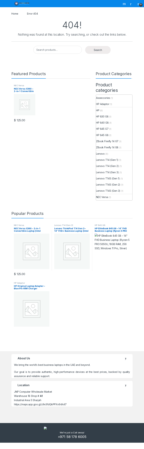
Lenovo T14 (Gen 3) (107, 172)
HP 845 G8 (102, 135)
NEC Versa (19, 85)
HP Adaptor (102, 104)
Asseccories (103, 97)
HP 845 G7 (102, 128)
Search (125, 4)
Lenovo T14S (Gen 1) (108, 178)
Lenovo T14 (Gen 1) (107, 159)
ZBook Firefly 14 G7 (107, 141)
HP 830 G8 (102, 116)
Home (14, 13)
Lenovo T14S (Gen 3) (108, 190)
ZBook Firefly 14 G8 (107, 147)
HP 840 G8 (102, 122)
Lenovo (100, 153)
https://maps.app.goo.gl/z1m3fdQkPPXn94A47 (40, 404)
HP (97, 110)
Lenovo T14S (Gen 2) (108, 184)
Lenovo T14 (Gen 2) (107, 165)
